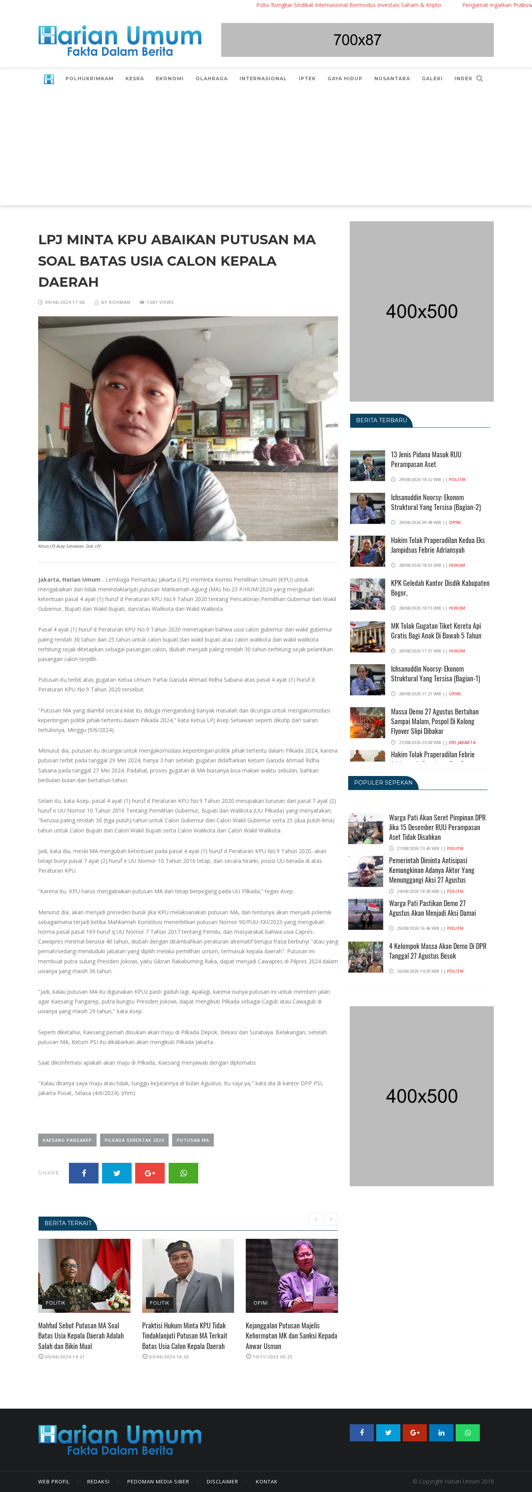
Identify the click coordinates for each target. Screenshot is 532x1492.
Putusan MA (193, 1140)
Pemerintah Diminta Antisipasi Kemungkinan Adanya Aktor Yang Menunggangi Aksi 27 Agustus (431, 870)
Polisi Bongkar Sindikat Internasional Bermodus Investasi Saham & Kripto (307, 5)
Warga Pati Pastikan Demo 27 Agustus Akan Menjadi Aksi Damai (432, 908)
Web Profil (54, 1481)
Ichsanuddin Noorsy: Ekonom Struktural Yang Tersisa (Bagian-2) (436, 502)
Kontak (267, 1481)
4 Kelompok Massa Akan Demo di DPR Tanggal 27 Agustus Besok (437, 951)
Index (463, 78)
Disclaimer (222, 1481)
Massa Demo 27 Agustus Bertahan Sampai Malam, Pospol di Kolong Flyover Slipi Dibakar (435, 721)
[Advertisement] (266, 146)
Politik (57, 1303)
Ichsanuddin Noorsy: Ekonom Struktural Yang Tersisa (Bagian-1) (435, 673)
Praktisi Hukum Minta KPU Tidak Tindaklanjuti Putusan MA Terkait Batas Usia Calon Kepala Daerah (82, 1335)
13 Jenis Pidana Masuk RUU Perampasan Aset (426, 459)
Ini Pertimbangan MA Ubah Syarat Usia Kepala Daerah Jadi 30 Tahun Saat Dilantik (291, 1335)
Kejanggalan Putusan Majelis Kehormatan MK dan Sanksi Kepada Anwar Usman (189, 1335)
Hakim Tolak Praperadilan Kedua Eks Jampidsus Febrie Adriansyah (438, 545)
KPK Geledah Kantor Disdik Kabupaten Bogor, (440, 588)
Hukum (457, 565)
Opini (158, 1303)
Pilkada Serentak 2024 (134, 1140)
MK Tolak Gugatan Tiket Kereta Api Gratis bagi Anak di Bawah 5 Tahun (436, 630)
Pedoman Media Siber (158, 1481)
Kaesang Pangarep (67, 1140)
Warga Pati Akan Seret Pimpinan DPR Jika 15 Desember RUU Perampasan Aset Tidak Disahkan (437, 827)
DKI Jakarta (462, 742)
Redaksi (98, 1481)
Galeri (432, 78)
